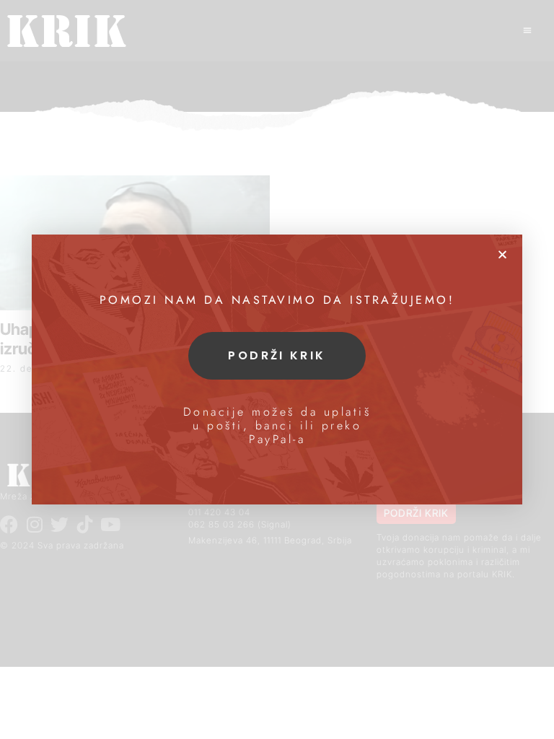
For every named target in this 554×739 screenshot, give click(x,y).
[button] (502, 254)
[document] (277, 369)
